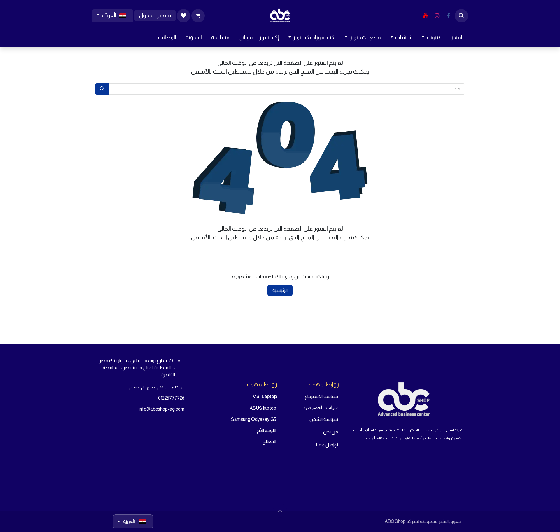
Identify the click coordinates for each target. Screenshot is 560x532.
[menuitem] (457, 37)
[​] (448, 16)
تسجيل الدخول (155, 15)
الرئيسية (280, 290)
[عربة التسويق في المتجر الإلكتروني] (198, 15)
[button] (461, 15)
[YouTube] (425, 16)
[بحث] (102, 89)
